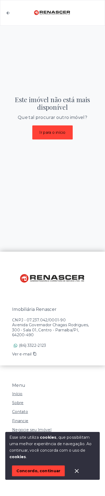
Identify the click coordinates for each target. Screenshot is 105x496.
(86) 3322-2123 (32, 345)
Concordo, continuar (38, 470)
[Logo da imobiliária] (52, 279)
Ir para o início (52, 132)
